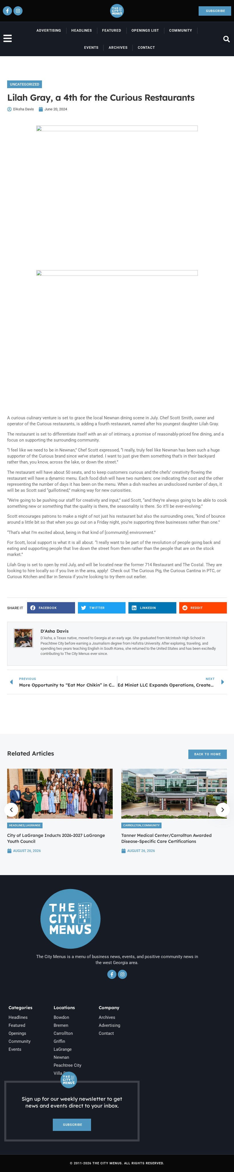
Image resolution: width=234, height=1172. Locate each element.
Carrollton (132, 825)
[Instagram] (18, 10)
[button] (226, 39)
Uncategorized (24, 84)
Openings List (145, 31)
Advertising (49, 31)
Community (180, 31)
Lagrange (33, 825)
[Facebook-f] (7, 10)
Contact (146, 48)
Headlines (81, 31)
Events (91, 48)
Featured (111, 31)
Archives (118, 48)
